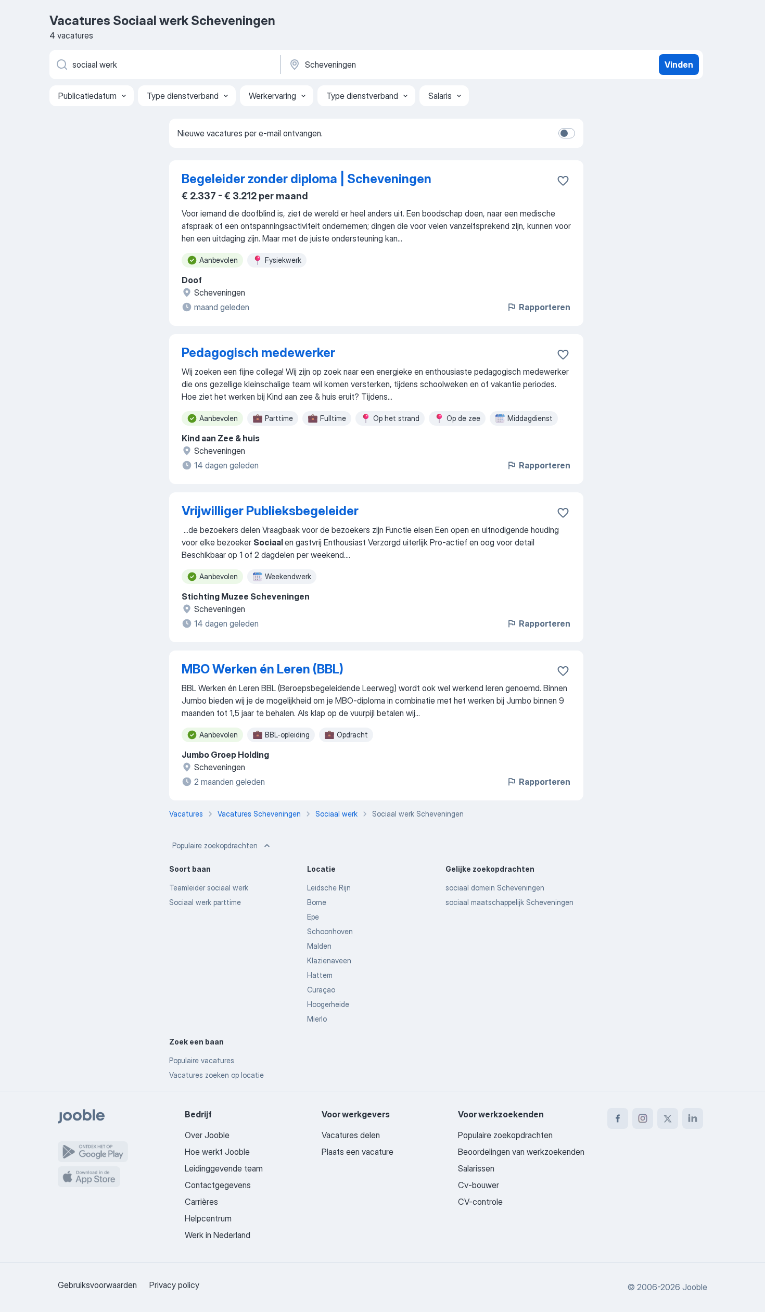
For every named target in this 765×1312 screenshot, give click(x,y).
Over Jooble (207, 1135)
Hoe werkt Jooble (217, 1152)
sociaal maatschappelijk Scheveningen (509, 902)
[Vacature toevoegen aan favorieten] (563, 181)
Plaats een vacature (357, 1152)
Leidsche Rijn (329, 887)
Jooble (694, 1287)
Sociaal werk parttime (205, 902)
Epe (313, 916)
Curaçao (321, 989)
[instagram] (642, 1118)
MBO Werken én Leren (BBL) (262, 669)
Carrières (201, 1201)
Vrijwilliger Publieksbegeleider (270, 510)
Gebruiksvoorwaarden (97, 1285)
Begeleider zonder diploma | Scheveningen (306, 178)
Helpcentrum (208, 1218)
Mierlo (317, 1018)
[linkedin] (692, 1118)
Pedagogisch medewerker (258, 352)
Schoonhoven (330, 931)
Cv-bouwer (478, 1185)
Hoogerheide (328, 1004)
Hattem (320, 975)
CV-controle (480, 1201)
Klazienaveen (329, 960)
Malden (319, 945)
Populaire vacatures (201, 1060)
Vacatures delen (351, 1135)
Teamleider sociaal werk (208, 887)
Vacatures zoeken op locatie (216, 1075)
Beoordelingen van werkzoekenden (521, 1152)
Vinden (679, 64)
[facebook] (617, 1118)
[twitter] (667, 1118)
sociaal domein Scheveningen (494, 887)
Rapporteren (544, 307)
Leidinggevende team (224, 1168)
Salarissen (476, 1168)
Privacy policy (174, 1285)
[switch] (566, 133)
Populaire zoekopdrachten (215, 845)
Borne (316, 902)
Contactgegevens (218, 1185)
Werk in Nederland (217, 1235)
